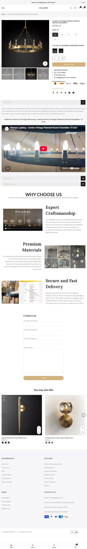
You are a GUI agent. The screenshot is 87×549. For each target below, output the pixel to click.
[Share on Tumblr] (65, 93)
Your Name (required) (30, 321)
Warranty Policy (49, 475)
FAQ (3, 471)
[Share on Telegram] (69, 93)
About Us (5, 464)
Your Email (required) (30, 330)
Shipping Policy (49, 468)
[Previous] (5, 44)
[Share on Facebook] (53, 93)
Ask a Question (57, 88)
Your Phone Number (30, 338)
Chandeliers (6, 498)
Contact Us (5, 468)
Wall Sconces (6, 508)
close (4, 2)
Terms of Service (49, 482)
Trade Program (6, 475)
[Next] (46, 44)
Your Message (28, 347)
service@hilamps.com (55, 498)
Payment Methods (50, 471)
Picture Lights (6, 501)
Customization (6, 478)
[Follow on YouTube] (76, 532)
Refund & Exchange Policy (53, 464)
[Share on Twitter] (57, 93)
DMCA (46, 485)
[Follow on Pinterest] (72, 532)
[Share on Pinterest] (61, 93)
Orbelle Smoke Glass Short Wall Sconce (59, 438)
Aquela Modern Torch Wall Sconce (14, 438)
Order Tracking (7, 482)
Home (3, 14)
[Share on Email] (73, 93)
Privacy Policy (48, 478)
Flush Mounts (6, 505)
